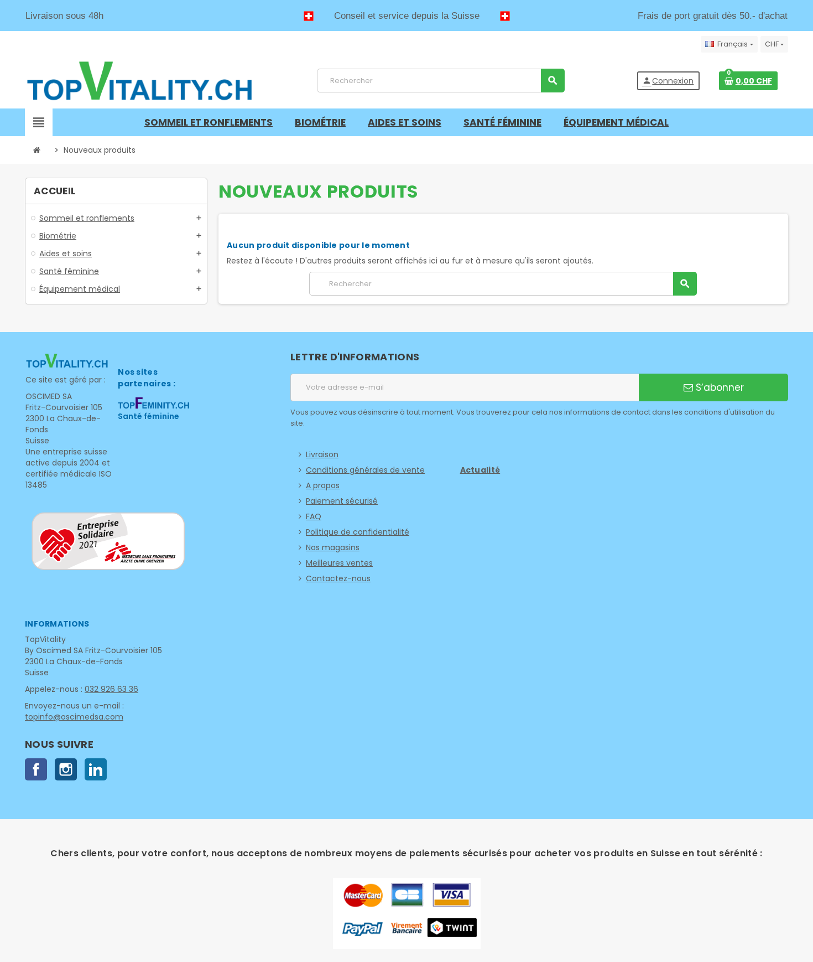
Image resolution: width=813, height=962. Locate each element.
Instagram (66, 769)
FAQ (313, 516)
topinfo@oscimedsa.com (74, 716)
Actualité (480, 469)
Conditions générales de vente (365, 469)
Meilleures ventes (339, 562)
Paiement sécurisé (342, 500)
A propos (323, 485)
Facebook (36, 769)
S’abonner (718, 387)
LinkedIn (96, 769)
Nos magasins (332, 547)
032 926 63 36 (111, 689)
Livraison (322, 454)
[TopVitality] (139, 80)
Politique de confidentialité (357, 531)
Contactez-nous (338, 578)
